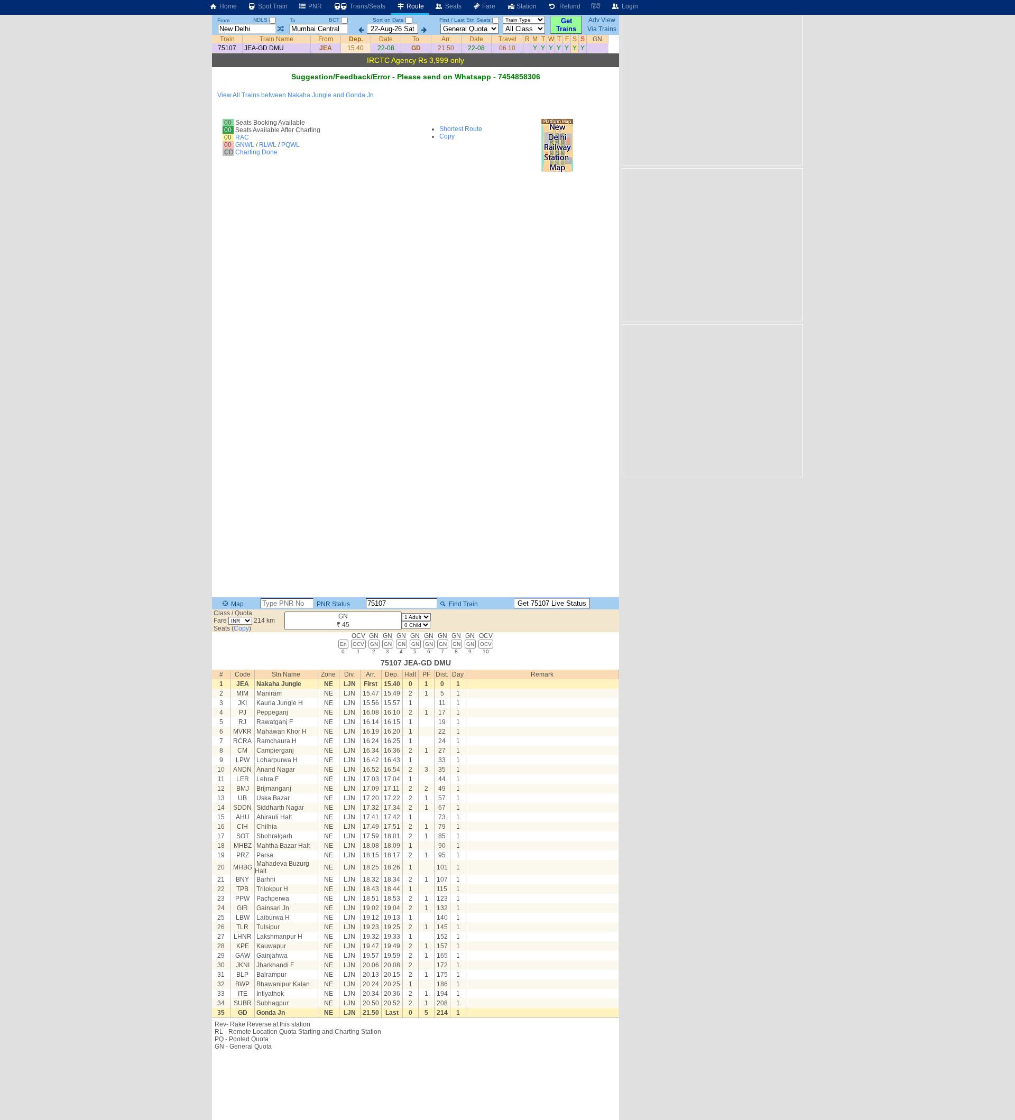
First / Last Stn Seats (465, 20)
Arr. (446, 39)
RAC (242, 137)
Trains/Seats (366, 6)
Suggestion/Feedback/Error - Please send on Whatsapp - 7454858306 (415, 76)
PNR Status (332, 604)
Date (386, 39)
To (293, 20)
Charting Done (256, 152)
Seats (453, 6)
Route (414, 6)
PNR (314, 6)
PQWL (290, 145)
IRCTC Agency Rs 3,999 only (415, 60)
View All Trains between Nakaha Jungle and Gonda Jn (295, 95)
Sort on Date (388, 20)
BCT (335, 20)
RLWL (267, 145)
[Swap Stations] (280, 29)
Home (227, 6)
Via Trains (601, 29)
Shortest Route (460, 129)
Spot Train (272, 6)
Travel (507, 39)
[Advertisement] (415, 1082)
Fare (488, 6)
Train (227, 39)
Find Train (462, 604)
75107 (227, 48)
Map (236, 603)
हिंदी (596, 6)
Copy (447, 136)
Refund (568, 6)
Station (526, 6)
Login (629, 6)
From (223, 20)
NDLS (261, 20)
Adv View (601, 20)
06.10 (507, 48)
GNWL (244, 145)
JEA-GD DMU (264, 48)
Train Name (276, 39)
